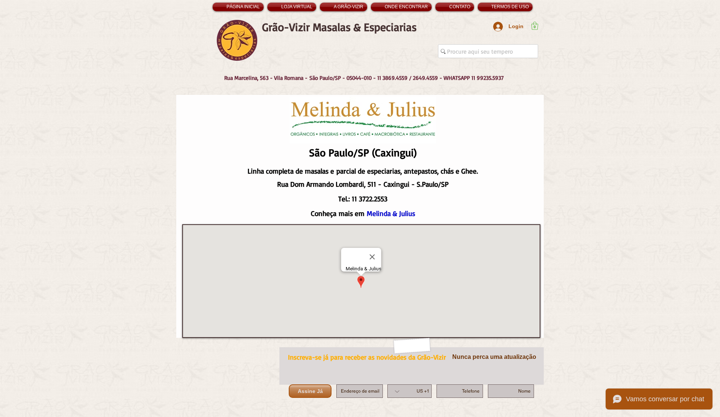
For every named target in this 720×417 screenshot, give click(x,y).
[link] (534, 26)
